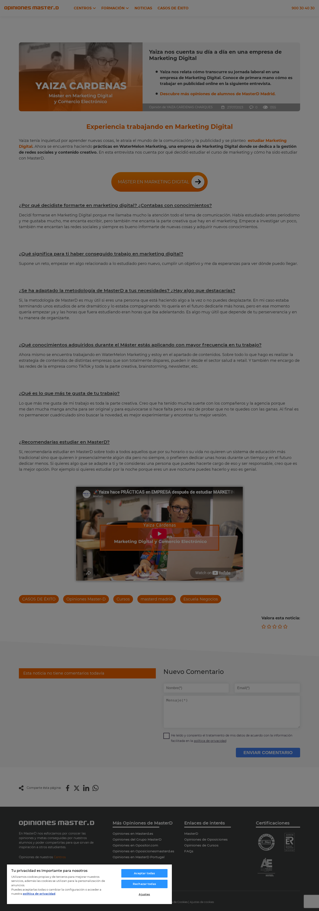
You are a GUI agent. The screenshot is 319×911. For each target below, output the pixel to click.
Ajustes (144, 894)
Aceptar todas (144, 873)
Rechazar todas (144, 884)
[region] (89, 884)
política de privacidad (39, 893)
